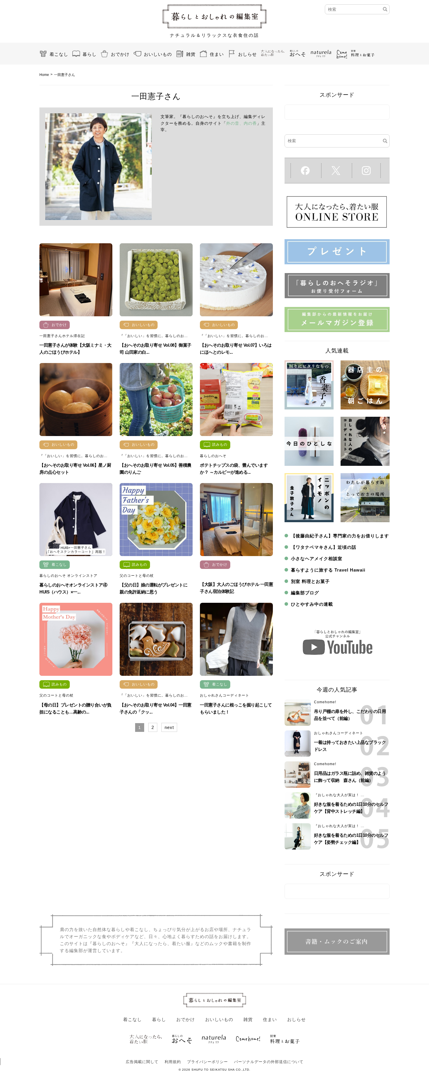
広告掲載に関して (142, 1062)
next (169, 727)
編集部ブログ (305, 592)
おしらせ (247, 54)
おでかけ (120, 54)
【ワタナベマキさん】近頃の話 (323, 547)
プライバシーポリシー (207, 1062)
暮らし (90, 54)
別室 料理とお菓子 (310, 581)
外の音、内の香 (241, 123)
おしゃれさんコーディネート (224, 695)
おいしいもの (158, 54)
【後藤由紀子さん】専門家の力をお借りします (340, 535)
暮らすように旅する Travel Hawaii (328, 569)
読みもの (219, 444)
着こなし (59, 54)
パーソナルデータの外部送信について (269, 1062)
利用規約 (173, 1062)
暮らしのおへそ (213, 456)
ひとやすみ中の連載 (312, 604)
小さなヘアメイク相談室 (316, 558)
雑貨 (191, 54)
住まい (217, 54)
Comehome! (325, 702)
